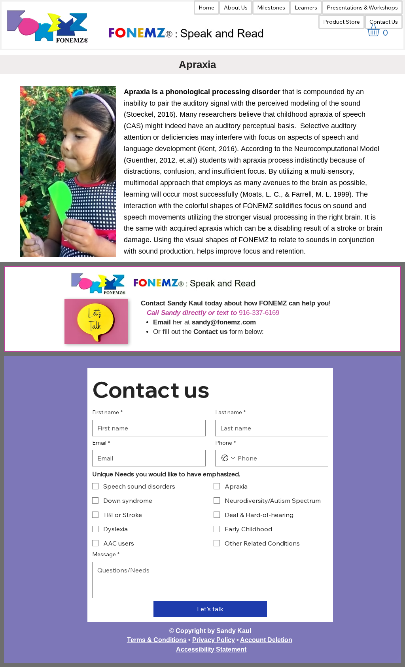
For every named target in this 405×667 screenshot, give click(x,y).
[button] (306, 7)
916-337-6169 (259, 312)
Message (105, 554)
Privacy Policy (213, 640)
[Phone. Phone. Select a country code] (228, 458)
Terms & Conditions (157, 640)
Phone (225, 442)
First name (107, 412)
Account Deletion (266, 640)
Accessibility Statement (211, 649)
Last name (230, 412)
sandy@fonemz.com (224, 322)
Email (101, 442)
